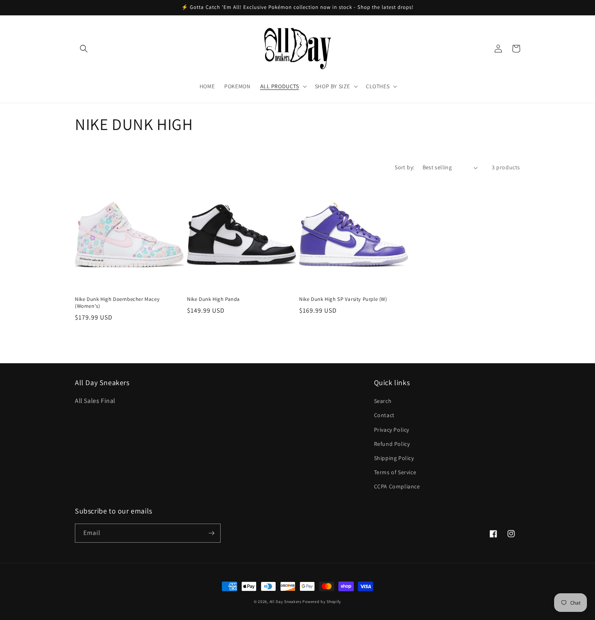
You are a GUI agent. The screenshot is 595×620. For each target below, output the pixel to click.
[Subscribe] (211, 533)
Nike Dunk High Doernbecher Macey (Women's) (117, 302)
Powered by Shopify (321, 601)
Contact (384, 415)
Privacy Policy (391, 429)
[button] (84, 49)
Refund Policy (392, 443)
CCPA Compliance (397, 486)
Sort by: (404, 167)
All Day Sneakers (286, 601)
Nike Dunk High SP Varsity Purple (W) (343, 299)
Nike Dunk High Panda (213, 299)
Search (383, 401)
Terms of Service (395, 472)
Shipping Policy (394, 458)
